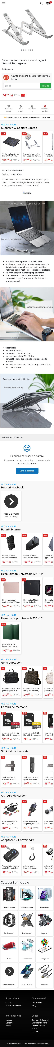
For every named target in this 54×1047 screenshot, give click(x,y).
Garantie (10, 1023)
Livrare (9, 1020)
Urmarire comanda (14, 1005)
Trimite (45, 85)
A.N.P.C (35, 1028)
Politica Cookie (38, 1025)
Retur (8, 1025)
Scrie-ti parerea (27, 471)
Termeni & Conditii (40, 1020)
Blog (34, 1005)
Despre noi (37, 1002)
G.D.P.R (35, 1031)
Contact (9, 1002)
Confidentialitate (39, 1023)
